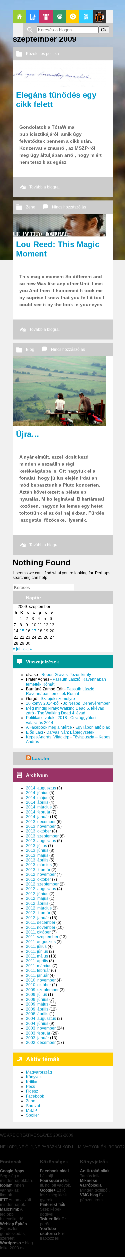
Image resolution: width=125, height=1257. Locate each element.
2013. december (41, 821)
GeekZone (72, 16)
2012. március (39, 908)
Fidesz (32, 1091)
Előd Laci (34, 732)
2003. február (38, 1033)
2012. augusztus (41, 888)
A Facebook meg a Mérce (49, 727)
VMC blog (89, 1195)
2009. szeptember (42, 990)
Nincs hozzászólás (69, 207)
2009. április (37, 1009)
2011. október (38, 932)
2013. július (36, 845)
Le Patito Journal (99, 16)
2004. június (37, 1023)
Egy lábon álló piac (92, 727)
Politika (59, 16)
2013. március (39, 864)
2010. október (38, 985)
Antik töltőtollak (95, 1171)
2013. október (38, 831)
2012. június (37, 893)
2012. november (41, 874)
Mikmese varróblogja (91, 1183)
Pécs (30, 1086)
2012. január (37, 917)
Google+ (48, 1190)
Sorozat (33, 1106)
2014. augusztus (41, 788)
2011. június (37, 951)
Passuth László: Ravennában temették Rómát (60, 691)
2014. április (37, 802)
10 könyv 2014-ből (43, 703)
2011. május (37, 956)
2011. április (37, 961)
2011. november (40, 927)
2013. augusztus (41, 840)
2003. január (37, 1038)
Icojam (6, 1185)
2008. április (37, 1014)
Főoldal (19, 16)
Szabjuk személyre (58, 698)
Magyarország (39, 1072)
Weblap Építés (13, 1224)
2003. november (41, 1028)
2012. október (38, 879)
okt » (27, 649)
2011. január (37, 975)
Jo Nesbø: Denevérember (86, 703)
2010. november (41, 980)
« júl (16, 649)
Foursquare (51, 1180)
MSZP (31, 1110)
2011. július (36, 946)
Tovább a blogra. (44, 187)
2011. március (38, 966)
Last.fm (40, 758)
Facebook (35, 1096)
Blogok (32, 16)
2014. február (38, 812)
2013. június (37, 850)
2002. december (41, 1042)
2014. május (37, 797)
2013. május (37, 855)
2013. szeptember (42, 836)
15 (22, 631)
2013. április (37, 860)
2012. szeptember (42, 884)
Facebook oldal (54, 1171)
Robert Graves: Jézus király (66, 674)
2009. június (37, 999)
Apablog (86, 16)
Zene (30, 207)
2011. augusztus (41, 941)
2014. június (37, 792)
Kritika (31, 1082)
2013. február (38, 869)
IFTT (4, 1200)
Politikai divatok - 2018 (46, 717)
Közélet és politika (42, 53)
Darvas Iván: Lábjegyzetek (70, 732)
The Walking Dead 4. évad (61, 713)
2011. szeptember (42, 936)
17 (34, 631)
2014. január (37, 816)
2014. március (39, 807)
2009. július (36, 994)
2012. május (37, 898)
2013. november (41, 826)
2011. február (38, 970)
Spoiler (32, 1115)
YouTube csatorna (48, 1231)
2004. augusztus (41, 1018)
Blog (30, 349)
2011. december (40, 922)
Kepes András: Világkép (47, 737)
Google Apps (12, 1171)
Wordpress (10, 1243)
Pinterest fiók (52, 1204)
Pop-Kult (46, 16)
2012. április (37, 903)
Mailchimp (9, 1209)
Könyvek (34, 1077)
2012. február (38, 912)
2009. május (37, 1004)
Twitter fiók (50, 1219)
